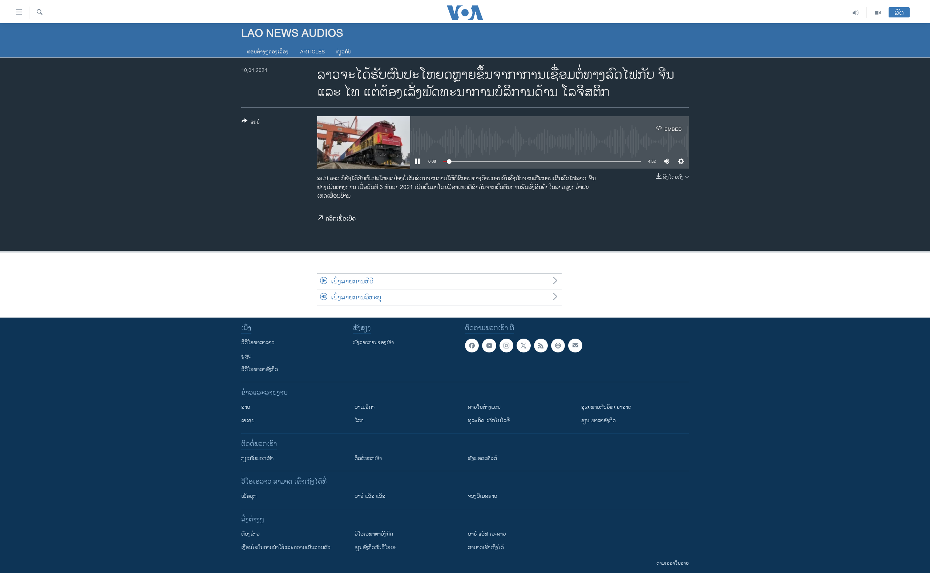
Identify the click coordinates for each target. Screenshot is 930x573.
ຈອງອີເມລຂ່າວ (482, 496)
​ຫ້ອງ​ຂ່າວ (250, 534)
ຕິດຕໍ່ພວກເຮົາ (368, 458)
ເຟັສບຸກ (248, 496)
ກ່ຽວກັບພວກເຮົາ (257, 458)
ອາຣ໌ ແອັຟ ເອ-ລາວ (487, 534)
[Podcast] (558, 345)
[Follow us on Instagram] (506, 345)
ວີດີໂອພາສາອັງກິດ (259, 369)
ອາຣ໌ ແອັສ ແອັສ (370, 496)
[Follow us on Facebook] (472, 345)
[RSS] (541, 345)
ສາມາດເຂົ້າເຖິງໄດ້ (486, 547)
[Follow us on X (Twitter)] (523, 345)
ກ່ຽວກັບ (343, 52)
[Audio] (856, 12)
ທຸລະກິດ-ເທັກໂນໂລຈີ (489, 420)
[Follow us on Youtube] (489, 345)
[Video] (878, 12)
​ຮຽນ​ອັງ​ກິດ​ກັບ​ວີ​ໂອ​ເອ (375, 547)
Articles (312, 52)
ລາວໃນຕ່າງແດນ (484, 407)
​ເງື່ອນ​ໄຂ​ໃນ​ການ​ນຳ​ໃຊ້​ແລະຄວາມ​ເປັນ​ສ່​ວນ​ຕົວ (286, 547)
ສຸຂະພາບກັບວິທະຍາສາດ (606, 407)
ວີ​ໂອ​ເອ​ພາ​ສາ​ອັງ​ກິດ (374, 534)
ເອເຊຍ (248, 420)
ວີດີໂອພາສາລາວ (258, 342)
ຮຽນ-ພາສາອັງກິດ (598, 420)
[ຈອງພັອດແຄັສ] (575, 345)
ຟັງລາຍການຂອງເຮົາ (373, 342)
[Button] (251, 123)
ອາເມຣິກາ (365, 407)
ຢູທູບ (246, 356)
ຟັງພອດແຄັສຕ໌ (482, 458)
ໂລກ (359, 420)
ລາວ (245, 407)
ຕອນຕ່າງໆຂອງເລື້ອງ (267, 52)
